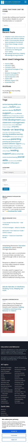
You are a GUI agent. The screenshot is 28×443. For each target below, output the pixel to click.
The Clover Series (19, 403)
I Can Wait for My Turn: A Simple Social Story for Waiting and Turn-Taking (14, 50)
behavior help (14, 113)
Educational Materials (7, 390)
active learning (7, 104)
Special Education (10, 77)
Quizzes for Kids (19, 379)
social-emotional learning (9, 157)
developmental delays (7, 124)
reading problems (17, 148)
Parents (7, 64)
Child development (11, 119)
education (19, 125)
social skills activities (12, 160)
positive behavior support (11, 144)
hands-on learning (13, 129)
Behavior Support (10, 80)
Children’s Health (5, 380)
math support (20, 136)
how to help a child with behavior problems (11, 132)
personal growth (15, 141)
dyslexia (13, 124)
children (23, 120)
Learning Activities (19, 373)
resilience (13, 154)
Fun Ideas (3, 399)
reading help (7, 148)
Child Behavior (20, 117)
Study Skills (17, 390)
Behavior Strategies (11, 73)
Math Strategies (5, 371)
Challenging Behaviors (8, 117)
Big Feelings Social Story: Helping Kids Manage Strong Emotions (15, 54)
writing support (15, 163)
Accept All (14, 431)
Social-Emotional (10, 75)
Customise (14, 435)
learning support (13, 136)
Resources (4, 413)
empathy (15, 127)
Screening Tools (19, 382)
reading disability (17, 145)
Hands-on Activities (20, 367)
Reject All (14, 439)
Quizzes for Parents (20, 380)
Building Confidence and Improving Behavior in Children (13, 309)
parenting (16, 139)
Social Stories (18, 386)
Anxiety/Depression (6, 373)
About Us (3, 409)
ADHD (16, 104)
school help (20, 154)
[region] (14, 430)
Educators (8, 65)
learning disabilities (9, 134)
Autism (7, 79)
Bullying (3, 379)
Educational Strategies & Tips (14, 69)
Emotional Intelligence (7, 127)
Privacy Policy (4, 415)
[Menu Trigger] (25, 2)
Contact (3, 411)
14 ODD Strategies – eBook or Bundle (13, 227)
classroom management (13, 122)
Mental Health (6, 139)
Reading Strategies (6, 369)
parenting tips (6, 141)
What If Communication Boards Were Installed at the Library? (14, 41)
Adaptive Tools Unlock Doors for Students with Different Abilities (15, 37)
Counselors (8, 67)
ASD (8, 107)
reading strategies (6, 150)
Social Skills (8, 82)
